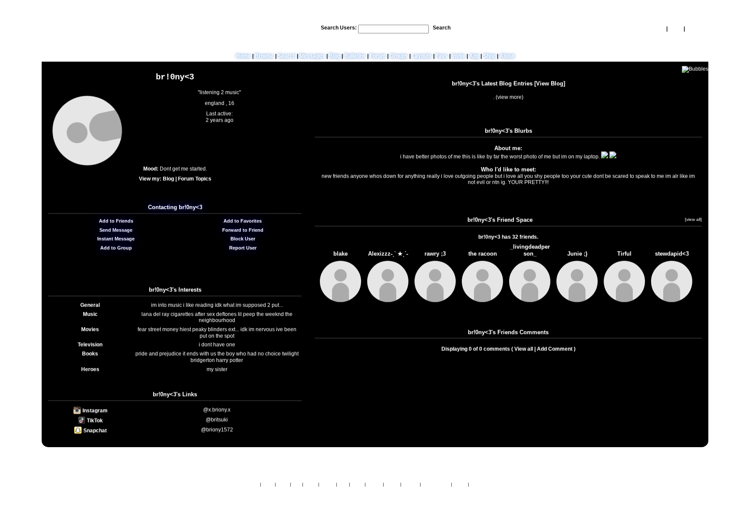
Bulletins (355, 57)
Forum (378, 57)
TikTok (94, 423)
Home (243, 57)
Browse (264, 57)
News (268, 485)
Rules (283, 485)
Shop (489, 57)
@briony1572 (217, 432)
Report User (242, 250)
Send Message (115, 232)
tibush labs (394, 463)
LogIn (675, 30)
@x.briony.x (216, 412)
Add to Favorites (242, 223)
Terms (357, 485)
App (474, 57)
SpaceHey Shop (486, 485)
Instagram (94, 413)
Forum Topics (194, 181)
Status (460, 485)
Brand (311, 485)
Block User (242, 241)
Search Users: (339, 29)
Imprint (392, 485)
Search (442, 29)
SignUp (695, 30)
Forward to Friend (242, 232)
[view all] (693, 221)
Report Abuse (436, 485)
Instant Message (115, 241)
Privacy (374, 485)
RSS (343, 485)
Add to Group (115, 250)
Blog (334, 57)
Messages (312, 57)
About (507, 57)
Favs (442, 57)
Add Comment (554, 351)
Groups (399, 57)
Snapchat (94, 433)
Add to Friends (115, 223)
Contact (410, 485)
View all (523, 351)
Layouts (422, 57)
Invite (458, 57)
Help (659, 30)
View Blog (549, 85)
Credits (328, 485)
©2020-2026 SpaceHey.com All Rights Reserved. (375, 495)
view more (509, 99)
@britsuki (217, 422)
